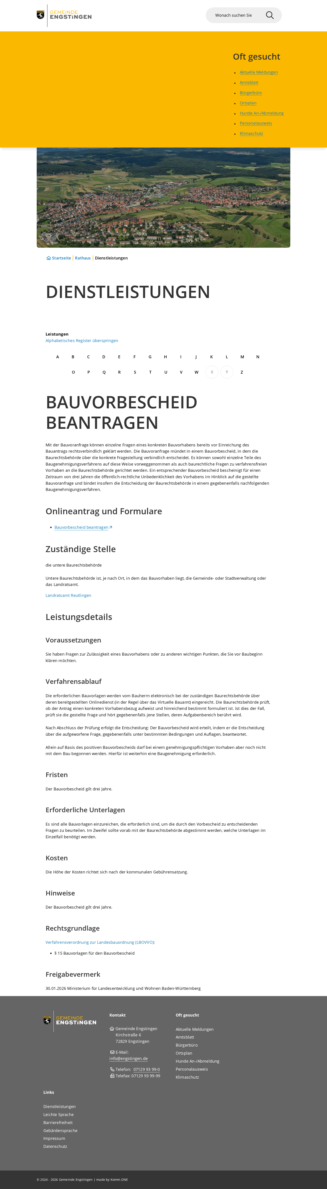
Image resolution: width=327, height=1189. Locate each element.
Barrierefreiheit (58, 1122)
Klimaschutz (251, 133)
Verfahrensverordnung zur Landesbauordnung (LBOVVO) (100, 942)
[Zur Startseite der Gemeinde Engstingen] (69, 1020)
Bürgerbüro (251, 92)
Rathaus (83, 258)
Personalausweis (256, 123)
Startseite (61, 258)
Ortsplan (248, 102)
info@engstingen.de (128, 1058)
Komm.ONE (119, 1179)
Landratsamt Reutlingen (68, 595)
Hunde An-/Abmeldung (262, 113)
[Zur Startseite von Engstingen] (64, 15)
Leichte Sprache (58, 1114)
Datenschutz (55, 1146)
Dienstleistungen (59, 1106)
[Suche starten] (270, 15)
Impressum (54, 1138)
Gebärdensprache (60, 1130)
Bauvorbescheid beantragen (81, 527)
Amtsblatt (249, 82)
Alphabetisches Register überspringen (82, 340)
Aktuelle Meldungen (259, 72)
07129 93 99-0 (146, 1069)
